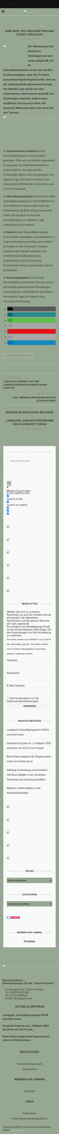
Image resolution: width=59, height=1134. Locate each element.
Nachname (13, 673)
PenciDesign (18, 1130)
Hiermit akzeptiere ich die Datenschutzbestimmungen (23, 700)
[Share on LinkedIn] (33, 369)
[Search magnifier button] (9, 483)
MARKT (41, 26)
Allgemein (18, 26)
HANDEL (30, 26)
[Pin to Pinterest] (29, 369)
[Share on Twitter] (26, 369)
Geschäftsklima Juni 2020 (17, 355)
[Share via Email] (36, 369)
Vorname (12, 660)
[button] (10, 309)
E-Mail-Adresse (16, 685)
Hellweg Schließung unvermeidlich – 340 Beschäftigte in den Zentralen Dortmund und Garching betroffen (28, 775)
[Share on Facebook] (23, 369)
